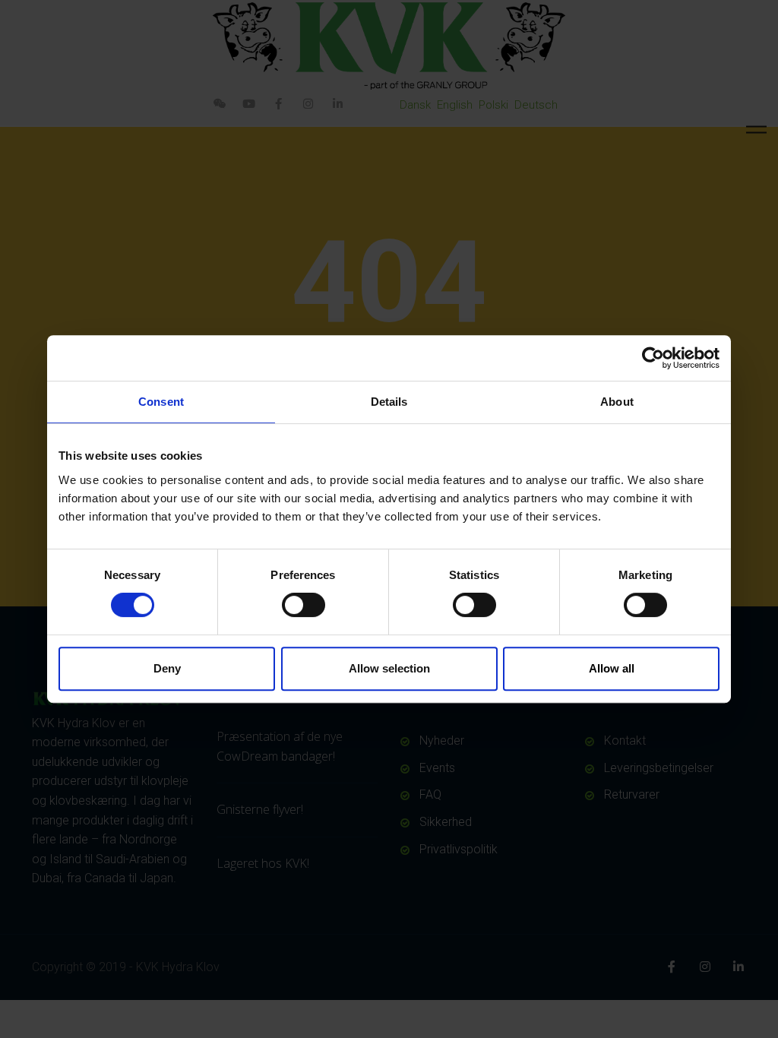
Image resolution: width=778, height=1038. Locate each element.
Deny (167, 668)
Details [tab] (389, 401)
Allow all (611, 668)
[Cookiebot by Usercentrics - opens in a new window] (653, 358)
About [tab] (617, 401)
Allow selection (389, 668)
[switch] (303, 605)
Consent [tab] (161, 401)
